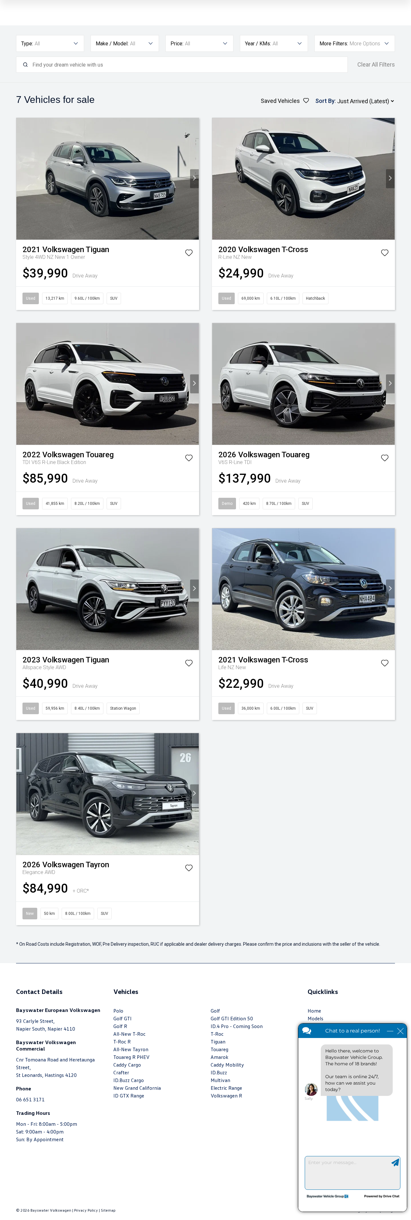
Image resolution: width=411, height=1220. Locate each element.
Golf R (120, 1026)
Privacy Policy (86, 1210)
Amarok (219, 1057)
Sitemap (108, 1210)
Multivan (220, 1080)
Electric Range (226, 1088)
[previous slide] (20, 178)
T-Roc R (122, 1041)
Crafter (121, 1072)
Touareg (219, 1049)
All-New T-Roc (129, 1034)
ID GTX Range (128, 1095)
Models (315, 1018)
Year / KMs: (258, 44)
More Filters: (333, 44)
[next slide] (194, 178)
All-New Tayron (130, 1049)
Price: (177, 44)
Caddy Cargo (127, 1064)
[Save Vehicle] (189, 254)
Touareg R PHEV (131, 1057)
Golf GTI (122, 1018)
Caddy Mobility (227, 1064)
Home (314, 1010)
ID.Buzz (219, 1072)
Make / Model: (112, 44)
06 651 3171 (30, 1099)
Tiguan (218, 1041)
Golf (215, 1010)
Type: (27, 44)
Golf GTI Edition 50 (232, 1018)
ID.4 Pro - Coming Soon (237, 1026)
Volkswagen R (226, 1095)
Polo (118, 1010)
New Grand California (137, 1088)
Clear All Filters (376, 64)
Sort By (325, 100)
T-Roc (217, 1034)
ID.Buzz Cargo (128, 1080)
